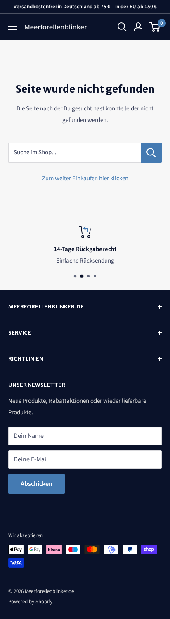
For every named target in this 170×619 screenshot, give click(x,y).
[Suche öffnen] (122, 26)
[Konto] (138, 26)
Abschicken (36, 483)
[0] (155, 27)
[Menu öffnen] (12, 27)
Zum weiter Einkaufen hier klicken (85, 178)
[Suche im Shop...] (151, 153)
